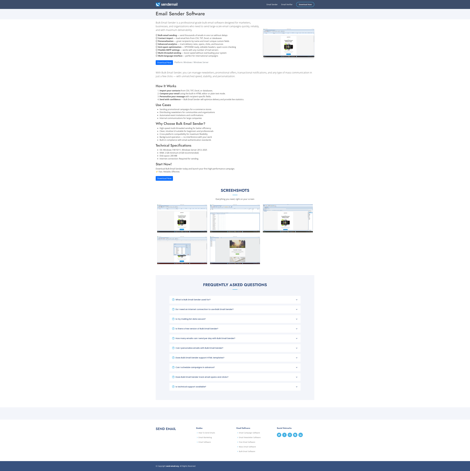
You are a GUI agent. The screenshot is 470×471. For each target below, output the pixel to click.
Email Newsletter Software (250, 437)
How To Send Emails (207, 433)
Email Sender (272, 4)
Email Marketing (205, 437)
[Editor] (306, 230)
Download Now (305, 4)
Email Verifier (287, 4)
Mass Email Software (247, 447)
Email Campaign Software (249, 433)
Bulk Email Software (247, 451)
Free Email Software (247, 442)
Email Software (205, 442)
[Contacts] (253, 230)
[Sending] (200, 261)
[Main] (200, 230)
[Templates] (253, 261)
